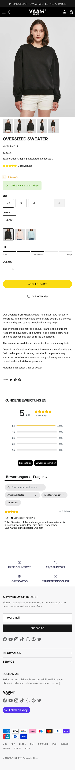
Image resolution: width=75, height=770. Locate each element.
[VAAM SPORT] (37, 12)
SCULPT (17, 748)
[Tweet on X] (11, 379)
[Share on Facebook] (15, 379)
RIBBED (6, 748)
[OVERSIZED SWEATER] (8, 234)
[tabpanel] (37, 514)
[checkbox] (13, 503)
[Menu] (4, 12)
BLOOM (22, 744)
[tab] (40, 477)
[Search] (11, 12)
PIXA (13, 744)
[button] (37, 426)
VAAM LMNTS (10, 145)
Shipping (22, 158)
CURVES (64, 744)
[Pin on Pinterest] (19, 379)
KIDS (27, 748)
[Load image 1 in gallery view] (37, 67)
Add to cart (37, 284)
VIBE (5, 744)
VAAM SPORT (15, 758)
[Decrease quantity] (6, 269)
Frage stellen (25, 463)
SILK (32, 744)
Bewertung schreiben (46, 463)
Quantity (7, 261)
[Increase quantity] (20, 269)
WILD (54, 744)
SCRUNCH (43, 744)
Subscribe (37, 628)
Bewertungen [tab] (18, 477)
